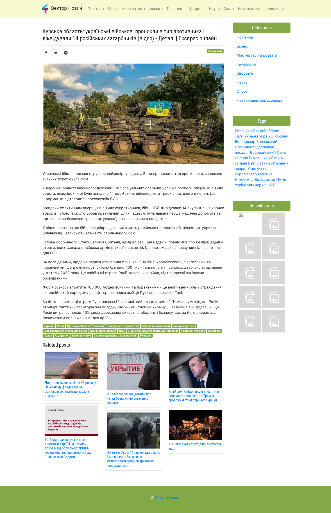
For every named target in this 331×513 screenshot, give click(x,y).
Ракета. (255, 158)
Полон (48, 335)
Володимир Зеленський (256, 141)
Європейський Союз (268, 152)
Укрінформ (244, 185)
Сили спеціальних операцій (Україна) (153, 330)
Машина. (265, 174)
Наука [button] (214, 8)
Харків (260, 185)
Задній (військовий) (102, 330)
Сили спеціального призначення (115, 335)
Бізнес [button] (113, 8)
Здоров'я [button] (197, 8)
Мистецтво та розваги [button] (142, 8)
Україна (49, 326)
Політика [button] (96, 8)
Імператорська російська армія (65, 330)
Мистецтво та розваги (257, 55)
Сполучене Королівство (123, 326)
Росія (60, 326)
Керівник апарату (193, 330)
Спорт (242, 91)
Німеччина (244, 179)
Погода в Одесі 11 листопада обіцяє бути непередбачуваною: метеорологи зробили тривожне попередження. (133, 459)
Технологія (215, 51)
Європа (241, 158)
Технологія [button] (176, 8)
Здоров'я (245, 73)
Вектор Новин (66, 8)
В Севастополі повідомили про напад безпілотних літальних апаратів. (129, 398)
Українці (266, 136)
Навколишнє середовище (259, 100)
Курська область (79, 326)
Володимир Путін (184, 326)
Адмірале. (62, 335)
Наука (242, 82)
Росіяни (98, 326)
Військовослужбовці (156, 326)
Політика (245, 37)
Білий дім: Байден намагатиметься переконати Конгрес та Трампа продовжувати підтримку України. (194, 395)
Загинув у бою (81, 335)
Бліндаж (146, 335)
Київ (263, 130)
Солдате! (214, 330)
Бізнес (242, 46)
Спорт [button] (228, 8)
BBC (122, 330)
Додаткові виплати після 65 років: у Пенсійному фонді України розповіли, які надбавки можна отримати (70, 389)
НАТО (272, 185)
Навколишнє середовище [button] (261, 8)
